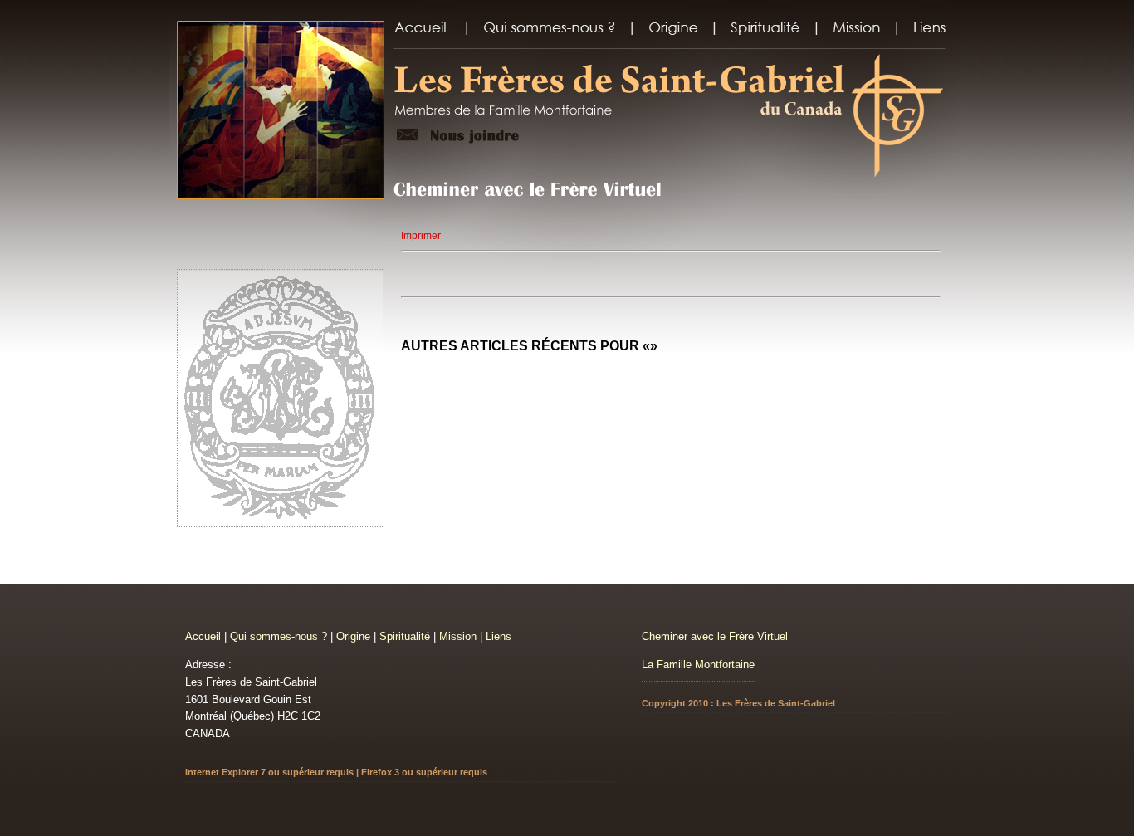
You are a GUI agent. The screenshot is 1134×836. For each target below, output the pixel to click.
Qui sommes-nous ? (278, 636)
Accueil (203, 636)
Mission (458, 636)
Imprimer (421, 236)
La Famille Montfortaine (698, 664)
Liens (498, 636)
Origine (353, 636)
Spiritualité (404, 636)
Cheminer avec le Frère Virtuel (715, 636)
